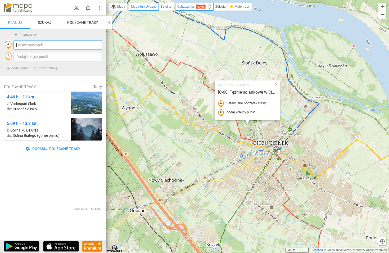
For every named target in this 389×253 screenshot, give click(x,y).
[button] (139, 212)
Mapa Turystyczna (339, 250)
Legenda (317, 250)
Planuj (15, 22)
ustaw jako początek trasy (246, 103)
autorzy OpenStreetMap (371, 250)
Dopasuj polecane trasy (55, 149)
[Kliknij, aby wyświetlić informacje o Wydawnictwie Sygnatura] (115, 248)
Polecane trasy (82, 22)
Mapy (120, 6)
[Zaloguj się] (76, 8)
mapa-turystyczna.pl (18, 7)
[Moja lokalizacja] (382, 241)
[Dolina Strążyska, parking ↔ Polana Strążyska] (86, 129)
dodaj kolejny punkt (241, 112)
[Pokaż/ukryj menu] (99, 8)
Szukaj (44, 22)
